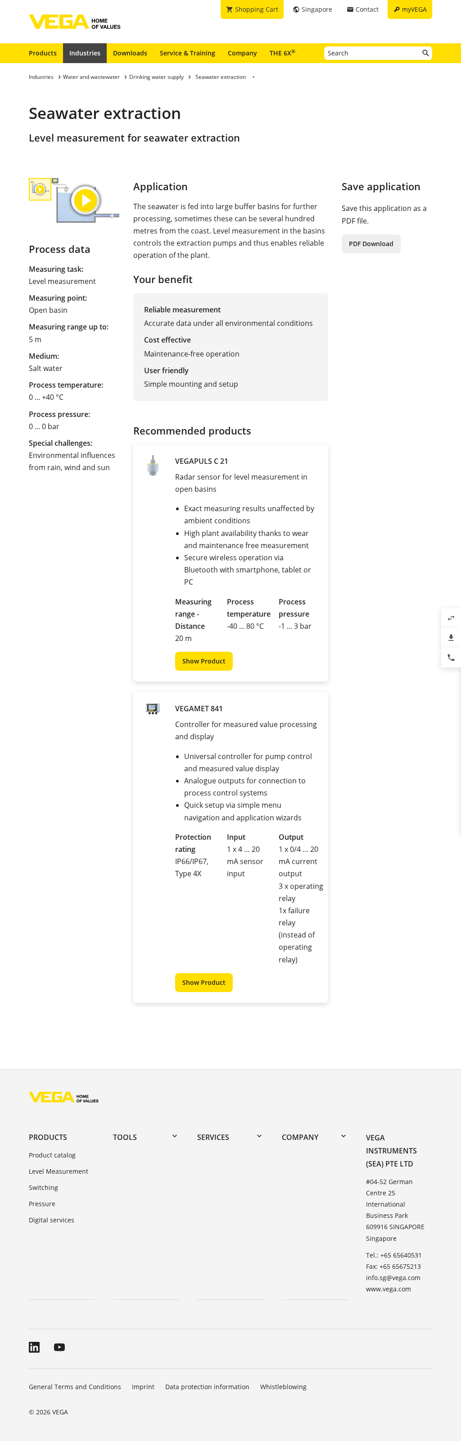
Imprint (143, 1386)
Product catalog (52, 1155)
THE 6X (282, 52)
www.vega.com (388, 1289)
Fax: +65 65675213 (393, 1266)
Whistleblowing (283, 1386)
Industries (84, 53)
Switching (43, 1187)
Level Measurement (58, 1171)
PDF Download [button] (371, 243)
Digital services (51, 1220)
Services (213, 1137)
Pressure (42, 1203)
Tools (125, 1137)
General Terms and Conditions (75, 1386)
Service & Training (187, 53)
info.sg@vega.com (393, 1277)
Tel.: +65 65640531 (394, 1255)
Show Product (204, 661)
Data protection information (207, 1386)
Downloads (130, 53)
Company (242, 53)
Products (43, 53)
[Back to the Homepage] (64, 1096)
